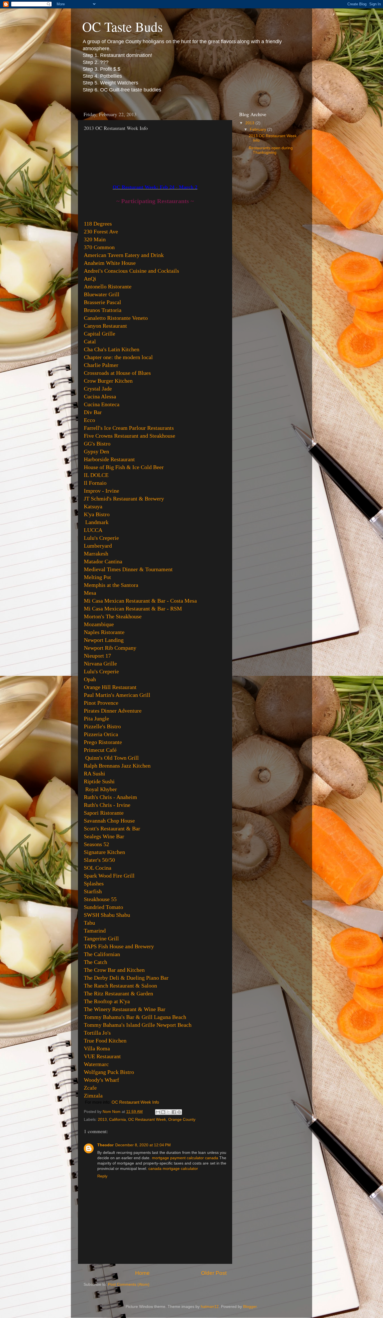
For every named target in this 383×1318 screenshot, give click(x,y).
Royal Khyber (101, 789)
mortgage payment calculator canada (185, 1158)
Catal (90, 341)
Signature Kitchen (104, 852)
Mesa (90, 593)
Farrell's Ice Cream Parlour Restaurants (129, 428)
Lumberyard (98, 546)
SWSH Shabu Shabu (107, 915)
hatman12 (210, 1307)
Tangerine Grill (101, 938)
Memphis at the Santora (111, 585)
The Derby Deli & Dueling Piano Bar (126, 978)
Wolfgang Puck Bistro (109, 1072)
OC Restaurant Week (147, 1119)
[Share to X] (168, 1112)
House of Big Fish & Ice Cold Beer (124, 467)
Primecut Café (100, 750)
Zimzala (93, 1095)
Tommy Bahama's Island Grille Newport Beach (138, 1025)
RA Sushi (94, 773)
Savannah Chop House (109, 821)
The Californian (102, 954)
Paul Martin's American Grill (117, 695)
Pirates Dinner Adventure (113, 711)
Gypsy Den (96, 451)
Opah (90, 679)
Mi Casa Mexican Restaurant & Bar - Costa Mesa (140, 601)
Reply (102, 1176)
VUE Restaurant (102, 1056)
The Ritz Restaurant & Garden (118, 993)
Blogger (250, 1307)
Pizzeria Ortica (101, 734)
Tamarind (95, 930)
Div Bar (93, 412)
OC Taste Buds (122, 26)
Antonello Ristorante (107, 286)
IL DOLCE (96, 475)
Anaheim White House (110, 263)
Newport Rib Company (110, 648)
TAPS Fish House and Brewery (119, 946)
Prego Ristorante (103, 742)
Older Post (214, 1273)
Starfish (93, 891)
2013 (102, 1119)
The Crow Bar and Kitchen (114, 970)
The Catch (95, 962)
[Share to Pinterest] (179, 1112)
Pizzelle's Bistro (102, 726)
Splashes (94, 883)
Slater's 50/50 (99, 860)
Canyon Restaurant (105, 326)
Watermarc (96, 1064)
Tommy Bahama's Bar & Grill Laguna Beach (135, 1017)
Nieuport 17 (97, 656)
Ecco (89, 420)
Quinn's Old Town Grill (112, 758)
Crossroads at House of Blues (117, 373)
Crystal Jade (98, 388)
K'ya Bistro (97, 514)
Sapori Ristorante (104, 813)
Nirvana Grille (100, 663)
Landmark (97, 522)
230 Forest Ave (101, 231)
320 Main (95, 239)
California (117, 1119)
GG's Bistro (97, 443)
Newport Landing (104, 640)
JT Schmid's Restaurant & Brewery (124, 498)
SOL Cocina (97, 868)
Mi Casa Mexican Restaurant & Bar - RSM (133, 608)
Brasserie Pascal (102, 302)
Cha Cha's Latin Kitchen (111, 349)
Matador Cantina (103, 561)
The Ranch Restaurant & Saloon (120, 985)
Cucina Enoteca (101, 404)
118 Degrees (98, 224)
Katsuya (93, 506)
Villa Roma (97, 1048)
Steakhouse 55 (100, 899)
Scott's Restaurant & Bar (112, 828)
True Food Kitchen (105, 1040)
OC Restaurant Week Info (135, 1102)
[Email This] (158, 1112)
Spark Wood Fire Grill (109, 875)
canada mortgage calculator (173, 1169)
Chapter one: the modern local (118, 357)
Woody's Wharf (101, 1080)
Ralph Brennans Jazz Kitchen (117, 766)
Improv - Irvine (101, 491)
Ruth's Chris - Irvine (107, 805)
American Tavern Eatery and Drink (124, 255)
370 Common (99, 247)
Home (142, 1273)
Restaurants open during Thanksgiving (271, 150)
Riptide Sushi (99, 781)
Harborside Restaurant (109, 459)
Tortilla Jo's (97, 1033)
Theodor (105, 1145)
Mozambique (99, 624)
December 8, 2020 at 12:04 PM (143, 1145)
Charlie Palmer (101, 365)
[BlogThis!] (163, 1112)
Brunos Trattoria (102, 310)
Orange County (181, 1119)
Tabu (89, 923)
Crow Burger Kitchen (108, 381)
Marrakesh (96, 553)
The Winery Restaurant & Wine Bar (124, 1009)
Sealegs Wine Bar (104, 836)
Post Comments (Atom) (128, 1284)
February (258, 129)
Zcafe (90, 1088)
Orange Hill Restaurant (110, 687)
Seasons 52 (96, 844)
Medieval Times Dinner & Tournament (128, 569)
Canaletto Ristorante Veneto (116, 318)
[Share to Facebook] (174, 1112)
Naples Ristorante (104, 632)
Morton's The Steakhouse (113, 616)
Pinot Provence (101, 703)
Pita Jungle (96, 718)
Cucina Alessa (100, 396)
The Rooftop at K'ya (107, 1001)
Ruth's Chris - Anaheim (110, 797)
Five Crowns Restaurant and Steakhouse (129, 436)
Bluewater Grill (101, 294)
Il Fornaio (95, 483)
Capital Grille (99, 333)
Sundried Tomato (103, 907)
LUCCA (93, 530)
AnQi (90, 278)
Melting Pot (97, 577)
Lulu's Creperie (101, 538)
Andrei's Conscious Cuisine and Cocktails (131, 271)
